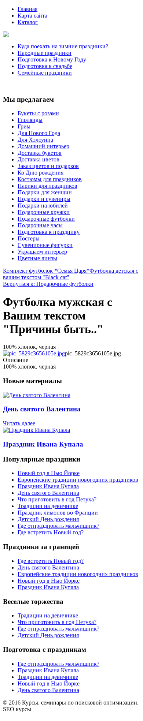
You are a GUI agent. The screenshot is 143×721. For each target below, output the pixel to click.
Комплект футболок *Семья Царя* (46, 271)
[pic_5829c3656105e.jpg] (34, 353)
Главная (27, 9)
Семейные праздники (45, 73)
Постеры (29, 238)
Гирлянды (30, 120)
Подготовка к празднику (49, 232)
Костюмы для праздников (50, 179)
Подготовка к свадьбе (45, 66)
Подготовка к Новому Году (52, 59)
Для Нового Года (39, 133)
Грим (24, 126)
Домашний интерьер (43, 146)
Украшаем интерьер (42, 252)
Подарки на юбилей (43, 205)
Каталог (28, 22)
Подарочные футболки (46, 219)
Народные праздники (45, 53)
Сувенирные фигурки (45, 245)
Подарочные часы (40, 225)
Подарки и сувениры (44, 199)
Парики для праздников (47, 186)
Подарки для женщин (45, 192)
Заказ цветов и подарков (48, 166)
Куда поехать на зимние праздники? (63, 46)
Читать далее (19, 423)
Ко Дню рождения (40, 172)
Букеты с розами (38, 113)
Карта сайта (32, 15)
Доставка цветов (38, 159)
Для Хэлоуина (35, 140)
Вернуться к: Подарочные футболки (48, 284)
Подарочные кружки (44, 212)
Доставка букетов (40, 153)
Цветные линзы (37, 258)
